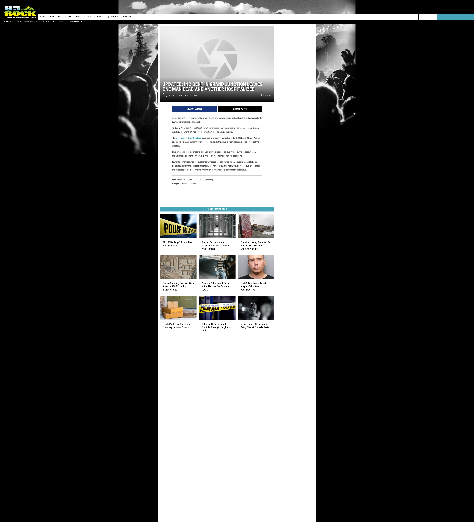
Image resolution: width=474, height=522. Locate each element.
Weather (114, 17)
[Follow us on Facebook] (422, 17)
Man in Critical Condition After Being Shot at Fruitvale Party (255, 326)
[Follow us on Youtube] (434, 17)
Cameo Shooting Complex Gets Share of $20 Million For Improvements (178, 286)
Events (90, 17)
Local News (192, 184)
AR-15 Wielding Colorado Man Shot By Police (177, 244)
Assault (185, 180)
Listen (61, 17)
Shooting (209, 180)
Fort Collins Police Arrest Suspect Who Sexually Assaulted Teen (253, 286)
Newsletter (102, 17)
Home (42, 17)
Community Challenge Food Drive (53, 22)
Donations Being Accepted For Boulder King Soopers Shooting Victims (255, 245)
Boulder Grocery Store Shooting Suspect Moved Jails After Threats (216, 245)
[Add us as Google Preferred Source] (415, 17)
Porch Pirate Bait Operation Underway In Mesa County (176, 326)
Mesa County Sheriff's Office (188, 138)
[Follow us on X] (428, 17)
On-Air (51, 17)
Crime (184, 184)
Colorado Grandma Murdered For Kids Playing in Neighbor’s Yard (216, 327)
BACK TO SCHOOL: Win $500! (27, 22)
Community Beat (76, 22)
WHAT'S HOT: (8, 22)
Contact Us (126, 17)
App (69, 17)
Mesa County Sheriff (197, 180)
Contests (79, 17)
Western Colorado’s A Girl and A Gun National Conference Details (216, 286)
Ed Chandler (172, 95)
